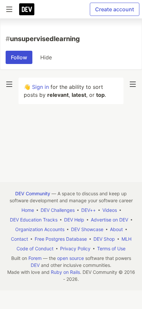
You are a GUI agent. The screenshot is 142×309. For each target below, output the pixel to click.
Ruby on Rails (65, 272)
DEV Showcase (87, 229)
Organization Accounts (39, 229)
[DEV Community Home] (26, 9)
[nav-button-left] (9, 84)
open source (70, 258)
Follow (19, 57)
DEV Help (74, 219)
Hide (46, 57)
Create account (114, 9)
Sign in (40, 87)
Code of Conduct (35, 248)
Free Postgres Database (61, 239)
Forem (35, 258)
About (116, 229)
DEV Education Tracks (33, 219)
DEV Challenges (58, 210)
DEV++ (88, 210)
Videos (109, 210)
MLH (126, 239)
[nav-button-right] (132, 84)
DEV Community (32, 193)
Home (27, 210)
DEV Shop (104, 239)
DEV (35, 265)
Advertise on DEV (109, 219)
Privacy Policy (75, 248)
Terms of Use (111, 248)
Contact (19, 239)
